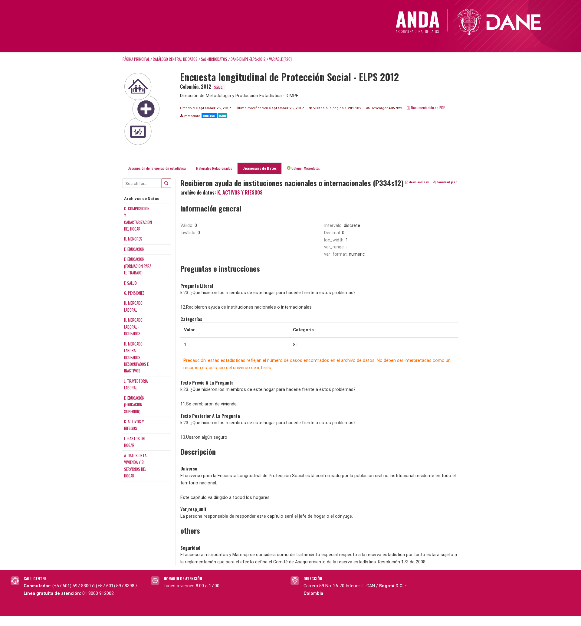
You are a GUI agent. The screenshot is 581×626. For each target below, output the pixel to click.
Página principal (136, 59)
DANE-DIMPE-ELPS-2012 (248, 59)
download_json (446, 182)
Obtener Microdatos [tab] (305, 168)
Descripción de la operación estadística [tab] (157, 168)
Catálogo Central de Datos (175, 59)
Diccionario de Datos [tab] (259, 168)
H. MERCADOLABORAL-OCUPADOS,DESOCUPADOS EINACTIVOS (136, 357)
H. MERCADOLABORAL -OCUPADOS (133, 326)
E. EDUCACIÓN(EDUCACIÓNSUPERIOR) (134, 405)
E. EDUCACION (134, 249)
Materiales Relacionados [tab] (214, 168)
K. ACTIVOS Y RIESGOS (240, 192)
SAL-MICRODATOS (214, 59)
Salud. (218, 87)
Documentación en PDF (427, 107)
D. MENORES (133, 239)
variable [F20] (280, 59)
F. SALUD (130, 283)
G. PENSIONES (134, 293)
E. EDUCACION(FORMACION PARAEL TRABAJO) (137, 266)
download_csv (418, 182)
